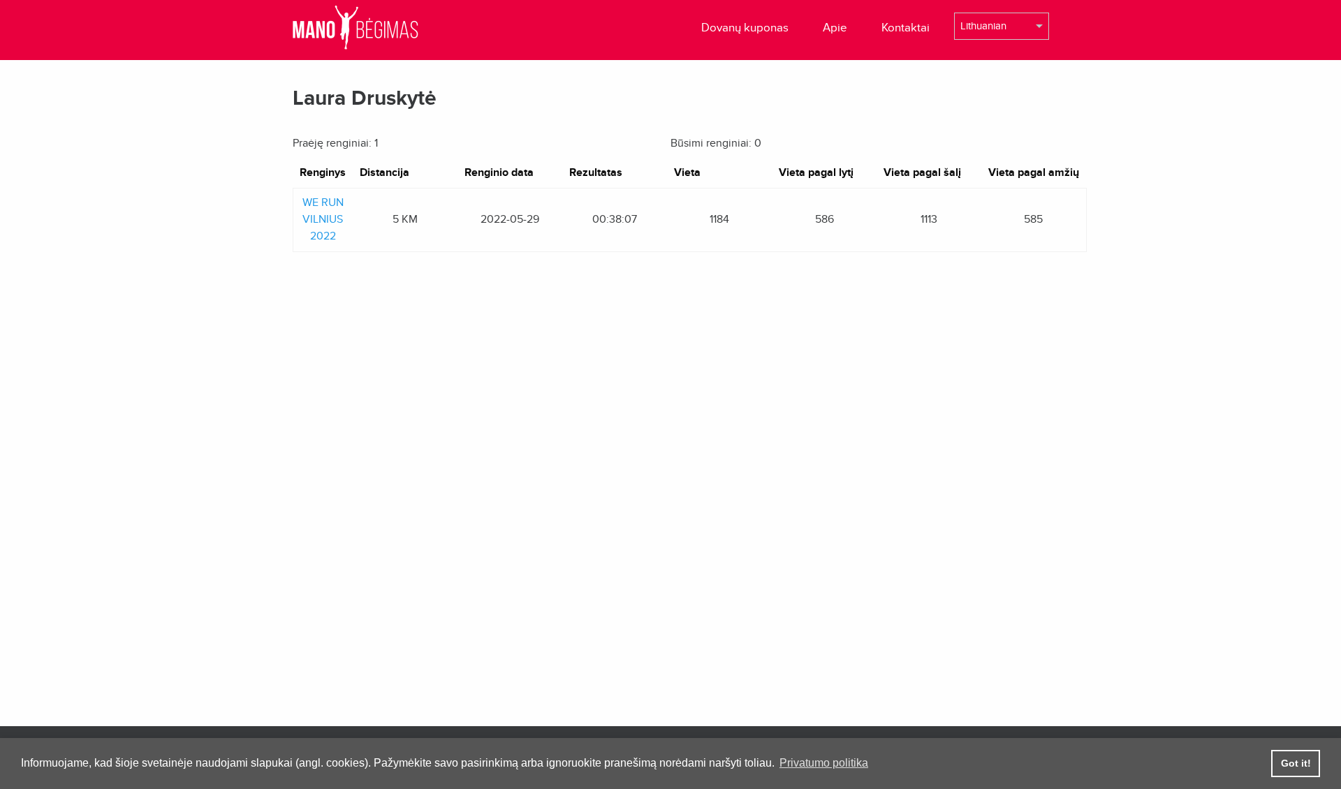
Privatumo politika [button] (823, 763)
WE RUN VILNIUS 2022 (323, 219)
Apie (835, 27)
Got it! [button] (1296, 763)
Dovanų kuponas (745, 27)
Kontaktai (905, 27)
